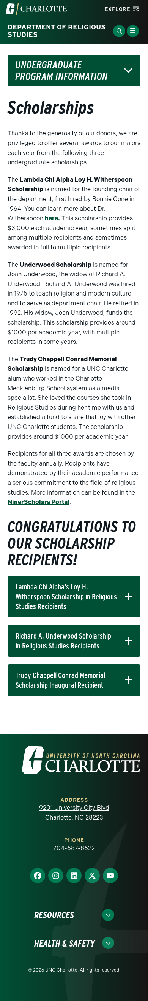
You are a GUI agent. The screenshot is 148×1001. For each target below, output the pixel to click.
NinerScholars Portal (38, 502)
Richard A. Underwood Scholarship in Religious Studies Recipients (63, 640)
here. (52, 218)
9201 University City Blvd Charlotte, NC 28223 (74, 812)
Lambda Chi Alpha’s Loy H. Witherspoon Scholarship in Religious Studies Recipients (66, 596)
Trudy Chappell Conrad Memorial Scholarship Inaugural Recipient (60, 680)
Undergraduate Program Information (61, 70)
